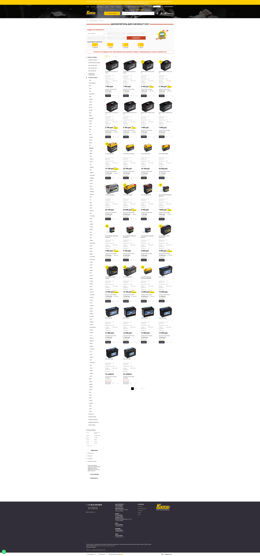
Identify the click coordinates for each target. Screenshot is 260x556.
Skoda (90, 107)
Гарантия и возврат (92, 461)
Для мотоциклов (92, 70)
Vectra (91, 161)
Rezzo (91, 218)
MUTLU (87, 437)
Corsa (91, 302)
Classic (91, 311)
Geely (90, 406)
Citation (91, 313)
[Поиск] (152, 13)
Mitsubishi (91, 118)
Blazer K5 (92, 340)
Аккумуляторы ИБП (92, 419)
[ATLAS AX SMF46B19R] (148, 188)
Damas (91, 289)
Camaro (91, 332)
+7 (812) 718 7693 (119, 511)
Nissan (90, 115)
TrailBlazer (92, 178)
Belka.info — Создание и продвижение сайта (96, 549)
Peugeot (91, 99)
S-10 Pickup (92, 216)
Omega (91, 226)
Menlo (91, 248)
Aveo (91, 376)
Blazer (91, 343)
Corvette (91, 297)
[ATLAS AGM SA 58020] (166, 147)
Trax (91, 169)
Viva (91, 156)
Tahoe (91, 186)
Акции (87, 6)
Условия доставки (142, 508)
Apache (91, 357)
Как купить (140, 506)
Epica (91, 286)
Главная (87, 21)
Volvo (90, 96)
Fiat (90, 145)
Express (91, 278)
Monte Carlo (92, 243)
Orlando (91, 224)
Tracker (91, 180)
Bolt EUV (91, 338)
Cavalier (91, 324)
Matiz (91, 251)
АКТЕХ (95, 441)
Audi (90, 80)
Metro (91, 245)
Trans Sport (92, 175)
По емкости (91, 414)
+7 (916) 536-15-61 (119, 526)
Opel (90, 112)
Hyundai (91, 137)
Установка (90, 458)
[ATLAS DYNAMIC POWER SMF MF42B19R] (112, 229)
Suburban (92, 191)
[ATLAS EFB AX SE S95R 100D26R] (112, 270)
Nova (91, 232)
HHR (91, 273)
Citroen (90, 381)
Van (90, 164)
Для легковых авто (92, 65)
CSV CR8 (92, 292)
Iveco (90, 88)
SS (90, 199)
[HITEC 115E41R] (112, 312)
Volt (91, 153)
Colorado (92, 305)
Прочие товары (91, 425)
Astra (91, 354)
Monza (91, 240)
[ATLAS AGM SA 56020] (148, 147)
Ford (90, 85)
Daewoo (91, 384)
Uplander (92, 167)
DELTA (87, 443)
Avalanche (92, 349)
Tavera (91, 183)
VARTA (95, 439)
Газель (90, 142)
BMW (90, 378)
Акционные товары (92, 60)
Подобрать (136, 38)
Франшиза (118, 6)
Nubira (91, 229)
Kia (89, 131)
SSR (90, 197)
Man (90, 91)
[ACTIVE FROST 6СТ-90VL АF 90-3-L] (148, 106)
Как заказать (91, 453)
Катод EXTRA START (97, 433)
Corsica (91, 300)
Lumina (91, 262)
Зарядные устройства (93, 422)
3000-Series (92, 362)
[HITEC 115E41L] (166, 270)
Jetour (90, 395)
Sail (90, 213)
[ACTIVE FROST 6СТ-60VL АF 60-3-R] (166, 65)
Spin (91, 202)
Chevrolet (101, 20)
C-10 (91, 335)
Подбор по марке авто (101, 545)
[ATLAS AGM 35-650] (112, 147)
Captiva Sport (93, 327)
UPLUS (95, 443)
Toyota (90, 102)
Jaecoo (90, 389)
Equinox (91, 283)
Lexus (90, 123)
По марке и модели (93, 20)
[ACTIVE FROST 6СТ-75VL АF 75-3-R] (130, 106)
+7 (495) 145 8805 (119, 516)
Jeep (90, 129)
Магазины (93, 6)
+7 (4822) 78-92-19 (119, 536)
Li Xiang (90, 387)
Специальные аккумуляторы (91, 74)
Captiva (91, 373)
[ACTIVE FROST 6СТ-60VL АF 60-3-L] (148, 65)
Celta (91, 319)
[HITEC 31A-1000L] (166, 312)
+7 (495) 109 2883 (119, 520)
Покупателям (100, 6)
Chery (90, 408)
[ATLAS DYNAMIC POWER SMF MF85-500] (148, 229)
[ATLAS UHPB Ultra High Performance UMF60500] (148, 270)
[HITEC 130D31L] (130, 312)
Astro (91, 351)
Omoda (90, 400)
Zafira (91, 150)
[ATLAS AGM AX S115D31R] (130, 147)
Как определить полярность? (94, 41)
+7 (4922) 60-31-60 (119, 531)
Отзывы (112, 6)
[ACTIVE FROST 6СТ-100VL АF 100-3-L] (112, 65)
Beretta (91, 346)
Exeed (90, 397)
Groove (91, 275)
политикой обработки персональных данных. (138, 3)
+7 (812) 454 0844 (94, 474)
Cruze (91, 368)
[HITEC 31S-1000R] (130, 352)
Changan (91, 403)
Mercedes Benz (92, 83)
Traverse (91, 172)
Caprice (91, 330)
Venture (91, 159)
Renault (90, 110)
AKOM (87, 441)
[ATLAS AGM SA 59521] (112, 188)
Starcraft (92, 194)
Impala (91, 270)
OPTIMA (96, 437)
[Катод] (168, 507)
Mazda (90, 121)
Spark (91, 205)
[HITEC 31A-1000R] (112, 352)
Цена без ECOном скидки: (111, 89)
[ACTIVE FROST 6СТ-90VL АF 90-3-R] (166, 106)
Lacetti (91, 370)
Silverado (92, 210)
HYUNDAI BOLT (97, 435)
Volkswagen (91, 93)
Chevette (92, 316)
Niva (91, 365)
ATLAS (87, 432)
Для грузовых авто (92, 68)
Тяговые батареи (92, 416)
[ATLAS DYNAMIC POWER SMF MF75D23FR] (130, 229)
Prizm (91, 221)
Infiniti (90, 134)
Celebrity (91, 321)
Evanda (91, 281)
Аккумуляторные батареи (94, 62)
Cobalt (91, 308)
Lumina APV (92, 259)
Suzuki (90, 104)
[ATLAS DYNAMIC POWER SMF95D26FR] (166, 229)
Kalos (91, 267)
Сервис (106, 6)
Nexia (91, 235)
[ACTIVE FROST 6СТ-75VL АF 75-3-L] (112, 106)
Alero (91, 359)
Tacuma (91, 188)
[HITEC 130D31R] (148, 312)
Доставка (90, 456)
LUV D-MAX (92, 256)
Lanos (91, 264)
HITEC (87, 435)
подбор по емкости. (110, 545)
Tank (90, 392)
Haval (90, 411)
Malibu (91, 254)
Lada (90, 126)
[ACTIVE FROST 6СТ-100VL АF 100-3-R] (130, 65)
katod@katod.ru (94, 478)
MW (90, 237)
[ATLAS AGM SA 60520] (130, 188)
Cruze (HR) (92, 294)
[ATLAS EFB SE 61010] (130, 270)
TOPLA (87, 439)
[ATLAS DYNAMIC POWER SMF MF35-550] (166, 188)
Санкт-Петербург (138, 6)
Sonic (91, 207)
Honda (90, 140)
